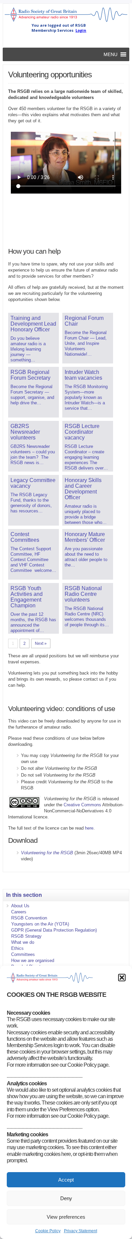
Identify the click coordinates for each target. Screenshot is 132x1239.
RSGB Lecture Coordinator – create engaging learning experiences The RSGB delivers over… (86, 447)
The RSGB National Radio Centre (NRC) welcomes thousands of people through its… (87, 606)
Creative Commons (82, 804)
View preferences (66, 1217)
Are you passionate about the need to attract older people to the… (86, 549)
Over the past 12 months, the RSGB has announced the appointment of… (33, 609)
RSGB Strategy (26, 936)
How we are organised (32, 960)
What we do (22, 942)
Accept (66, 1180)
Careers (18, 911)
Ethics (17, 948)
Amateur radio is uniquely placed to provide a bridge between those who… (86, 501)
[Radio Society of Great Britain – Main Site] (66, 21)
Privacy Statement (80, 1231)
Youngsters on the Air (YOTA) (40, 924)
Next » (41, 643)
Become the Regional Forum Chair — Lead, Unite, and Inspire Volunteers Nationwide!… (86, 336)
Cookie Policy (48, 1231)
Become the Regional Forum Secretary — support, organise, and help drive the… (32, 387)
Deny (66, 1198)
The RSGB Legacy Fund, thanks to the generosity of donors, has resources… (33, 495)
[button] (121, 977)
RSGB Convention (29, 917)
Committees (23, 954)
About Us (20, 905)
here (89, 828)
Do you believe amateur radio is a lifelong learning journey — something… (33, 338)
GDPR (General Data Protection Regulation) (54, 930)
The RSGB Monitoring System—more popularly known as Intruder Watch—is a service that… (86, 390)
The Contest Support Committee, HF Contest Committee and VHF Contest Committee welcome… (33, 552)
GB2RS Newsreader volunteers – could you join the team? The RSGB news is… (32, 444)
